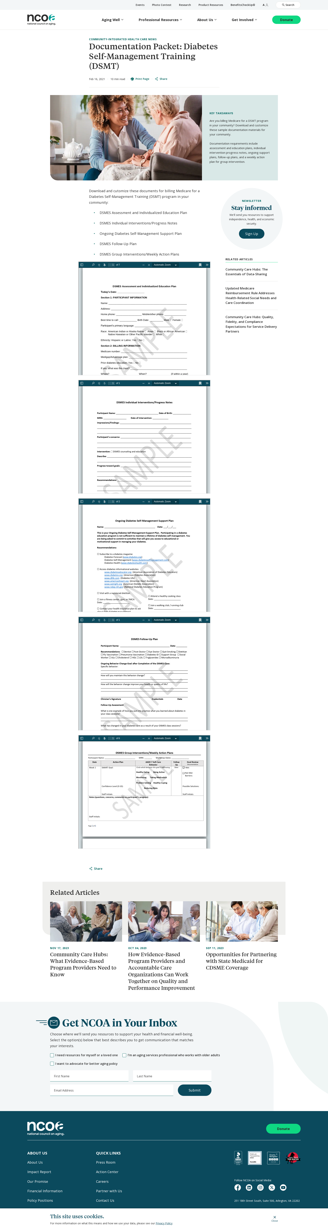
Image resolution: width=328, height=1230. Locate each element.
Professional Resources (158, 20)
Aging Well (111, 20)
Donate (286, 19)
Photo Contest (161, 5)
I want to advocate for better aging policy (86, 1064)
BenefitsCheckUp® (243, 5)
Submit (195, 1090)
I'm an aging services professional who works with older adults (174, 1055)
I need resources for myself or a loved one (86, 1055)
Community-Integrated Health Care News (123, 39)
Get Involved (242, 20)
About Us (205, 20)
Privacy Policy (164, 1223)
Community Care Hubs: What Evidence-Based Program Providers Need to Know (83, 964)
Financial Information (44, 1191)
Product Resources (211, 5)
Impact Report (39, 1171)
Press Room (105, 1162)
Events (140, 5)
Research (185, 5)
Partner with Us (109, 1191)
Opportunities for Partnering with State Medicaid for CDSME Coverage (241, 961)
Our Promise (37, 1181)
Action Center (107, 1171)
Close (274, 1220)
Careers (102, 1181)
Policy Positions (40, 1200)
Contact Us (105, 1200)
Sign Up (251, 233)
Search (289, 5)
